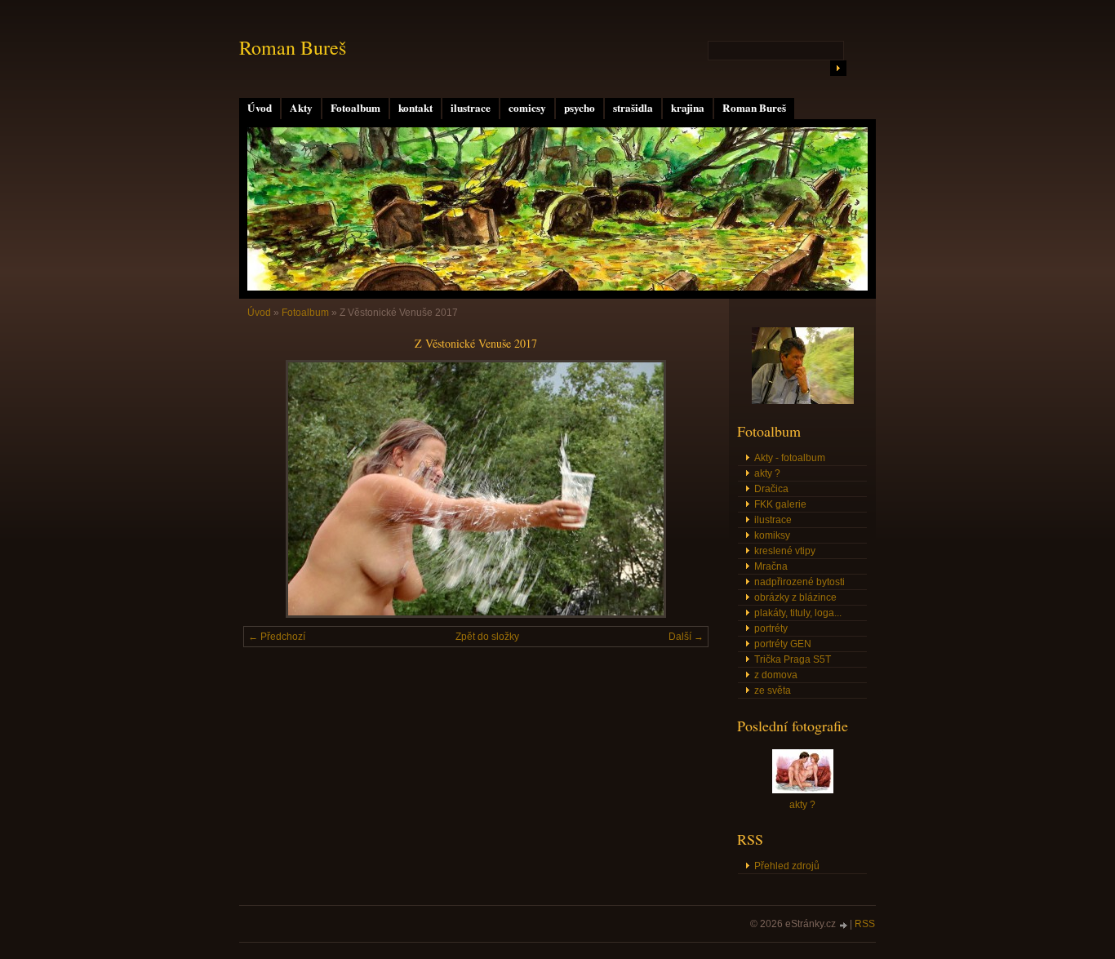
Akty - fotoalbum (789, 458)
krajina (687, 108)
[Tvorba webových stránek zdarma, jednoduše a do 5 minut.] (844, 925)
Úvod (259, 108)
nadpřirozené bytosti (799, 582)
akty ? (767, 473)
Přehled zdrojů (787, 866)
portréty (771, 628)
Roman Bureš (754, 108)
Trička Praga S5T (792, 659)
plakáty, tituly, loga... (798, 613)
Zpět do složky (487, 636)
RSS (865, 924)
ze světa (772, 690)
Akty (301, 108)
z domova (775, 675)
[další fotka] (682, 489)
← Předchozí (276, 636)
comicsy (527, 108)
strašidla (633, 108)
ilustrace (471, 108)
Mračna (771, 566)
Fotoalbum (355, 108)
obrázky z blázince (795, 597)
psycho (579, 108)
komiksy (772, 535)
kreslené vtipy (784, 551)
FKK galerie (780, 504)
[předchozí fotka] (269, 489)
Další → (686, 636)
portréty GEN (782, 644)
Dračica (771, 489)
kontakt (415, 108)
